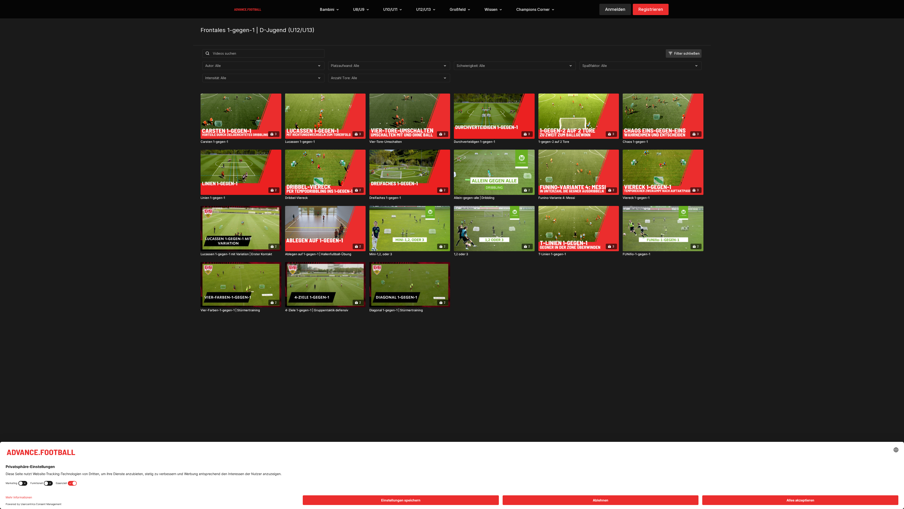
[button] (329, 9)
